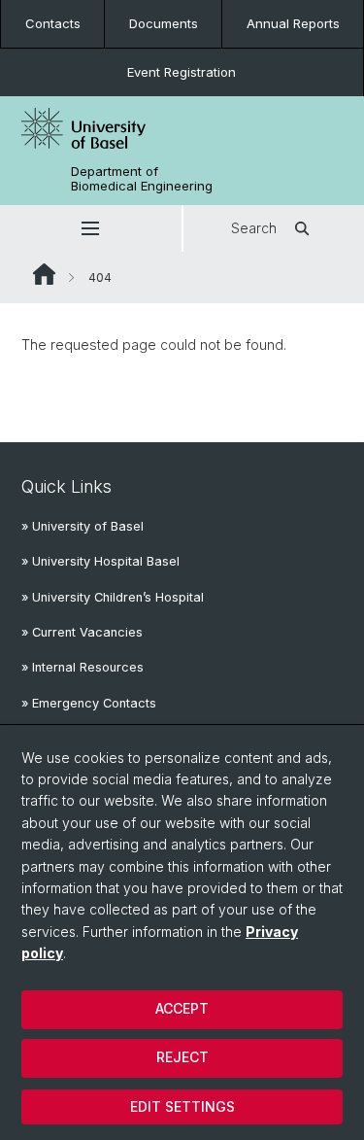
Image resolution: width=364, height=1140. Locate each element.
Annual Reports (293, 23)
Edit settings (182, 1106)
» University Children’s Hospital (112, 597)
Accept (182, 1008)
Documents (163, 23)
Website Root (44, 274)
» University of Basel (82, 526)
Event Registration (181, 72)
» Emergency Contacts (88, 703)
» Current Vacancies (82, 632)
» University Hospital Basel (100, 561)
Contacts (53, 23)
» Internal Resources (82, 667)
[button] (91, 228)
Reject (182, 1057)
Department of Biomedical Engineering (142, 178)
